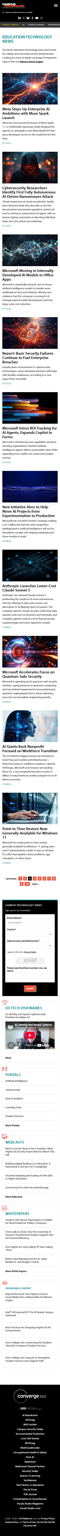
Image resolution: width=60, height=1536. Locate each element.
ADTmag (30, 1419)
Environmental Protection (30, 1433)
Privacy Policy (30, 952)
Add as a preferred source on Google (19, 12)
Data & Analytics (14, 1098)
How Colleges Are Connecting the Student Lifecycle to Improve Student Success (28, 1344)
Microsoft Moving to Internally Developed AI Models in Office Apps (28, 275)
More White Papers (16, 1271)
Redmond (30, 1461)
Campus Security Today (30, 1429)
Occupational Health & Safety (30, 1452)
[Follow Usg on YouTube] (36, 18)
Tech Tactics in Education (30, 1485)
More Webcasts (13, 1196)
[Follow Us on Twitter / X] (24, 18)
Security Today (30, 1471)
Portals (13, 1074)
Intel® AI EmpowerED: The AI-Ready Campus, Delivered (29, 1314)
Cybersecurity (12, 1089)
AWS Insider (30, 1424)
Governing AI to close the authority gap (26, 1187)
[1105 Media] (30, 1408)
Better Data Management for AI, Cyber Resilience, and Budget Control (26, 1260)
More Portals (12, 1125)
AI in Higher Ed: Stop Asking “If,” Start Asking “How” (29, 1248)
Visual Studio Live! (30, 1508)
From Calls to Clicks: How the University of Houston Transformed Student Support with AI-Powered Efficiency (29, 1235)
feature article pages (31, 61)
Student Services (14, 1116)
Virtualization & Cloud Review (30, 1499)
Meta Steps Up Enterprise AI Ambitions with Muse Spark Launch (26, 113)
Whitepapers (17, 1213)
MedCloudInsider (30, 1447)
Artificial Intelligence (16, 1081)
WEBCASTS (14, 1142)
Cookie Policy (11, 1522)
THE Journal (30, 1494)
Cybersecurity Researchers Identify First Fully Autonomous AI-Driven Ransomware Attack (28, 192)
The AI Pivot (30, 1489)
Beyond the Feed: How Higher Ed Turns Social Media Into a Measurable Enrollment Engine (28, 1297)
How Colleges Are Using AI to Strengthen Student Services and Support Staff (27, 1359)
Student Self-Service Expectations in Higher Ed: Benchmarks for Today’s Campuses (29, 1221)
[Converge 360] (30, 1396)
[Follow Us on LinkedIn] (19, 17)
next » (35, 884)
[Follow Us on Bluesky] (28, 18)
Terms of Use (29, 1522)
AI (23, 25)
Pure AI (30, 1457)
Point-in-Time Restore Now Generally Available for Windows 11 (30, 833)
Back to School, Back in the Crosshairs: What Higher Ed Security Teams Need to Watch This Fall (29, 1151)
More (8, 1057)
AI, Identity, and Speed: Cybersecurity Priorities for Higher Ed (25, 1015)
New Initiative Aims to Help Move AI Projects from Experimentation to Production (28, 511)
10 (27, 884)
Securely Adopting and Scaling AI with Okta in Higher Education (29, 1177)
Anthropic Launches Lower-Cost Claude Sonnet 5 (29, 588)
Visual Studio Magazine (30, 1503)
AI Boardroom (30, 1415)
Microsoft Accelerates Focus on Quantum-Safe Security (28, 674)
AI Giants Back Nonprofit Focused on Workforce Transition (30, 748)
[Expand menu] (55, 6)
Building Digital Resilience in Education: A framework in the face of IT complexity (28, 1165)
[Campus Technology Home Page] (13, 5)
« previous (11, 878)
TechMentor (30, 1480)
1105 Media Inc (24, 1518)
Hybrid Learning (36, 25)
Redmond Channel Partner (30, 1466)
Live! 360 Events (30, 1438)
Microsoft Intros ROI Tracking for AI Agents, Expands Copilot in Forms (29, 432)
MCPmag (30, 1443)
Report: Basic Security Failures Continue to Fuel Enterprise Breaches (27, 357)
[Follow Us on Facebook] (32, 18)
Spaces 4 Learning (30, 1475)
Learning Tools (13, 1107)
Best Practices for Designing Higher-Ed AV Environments (28, 1329)
